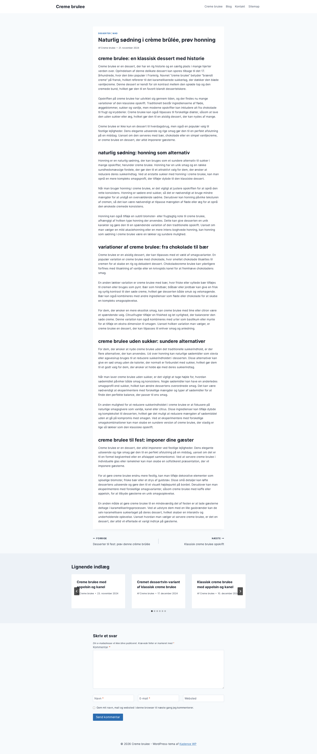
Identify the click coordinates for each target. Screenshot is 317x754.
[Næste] (240, 591)
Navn (99, 698)
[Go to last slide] (76, 591)
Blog (229, 6)
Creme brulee (214, 6)
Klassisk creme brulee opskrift (204, 541)
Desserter (104, 33)
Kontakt (240, 6)
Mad (115, 33)
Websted (190, 698)
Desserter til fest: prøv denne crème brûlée (121, 541)
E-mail (145, 698)
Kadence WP (187, 744)
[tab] (152, 611)
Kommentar (101, 647)
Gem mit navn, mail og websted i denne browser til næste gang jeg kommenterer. (145, 707)
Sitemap (253, 6)
